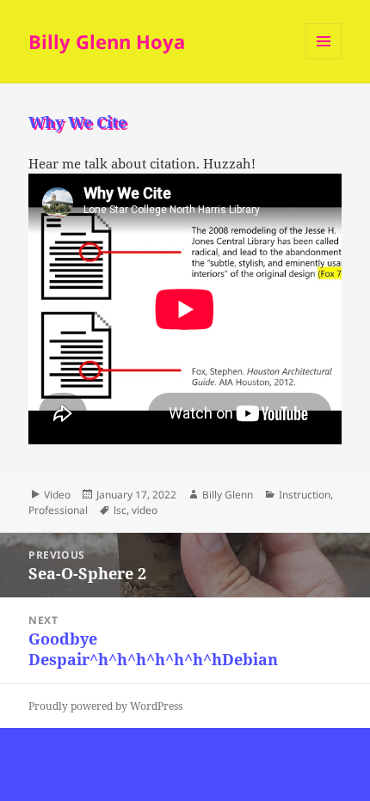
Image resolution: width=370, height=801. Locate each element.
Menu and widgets (324, 58)
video (144, 510)
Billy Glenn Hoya (106, 41)
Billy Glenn (227, 494)
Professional (58, 510)
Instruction (304, 494)
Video (57, 494)
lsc (120, 510)
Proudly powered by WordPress (105, 706)
